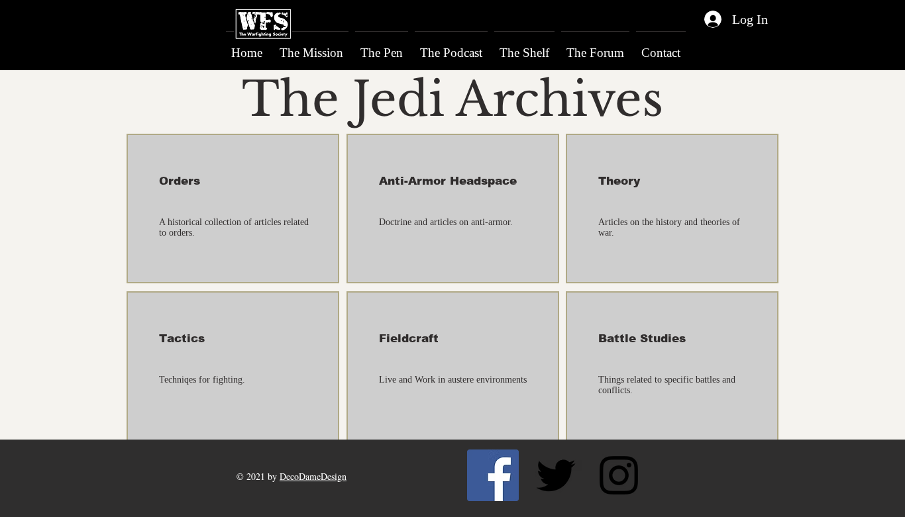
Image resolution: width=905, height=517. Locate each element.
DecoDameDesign (313, 476)
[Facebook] (493, 475)
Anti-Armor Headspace (448, 181)
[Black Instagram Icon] (619, 475)
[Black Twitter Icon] (556, 475)
